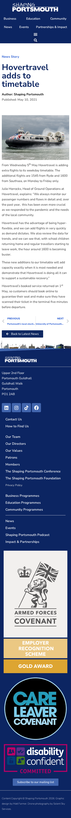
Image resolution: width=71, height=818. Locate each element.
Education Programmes (23, 502)
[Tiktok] (26, 407)
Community (58, 19)
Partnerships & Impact (51, 27)
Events (24, 27)
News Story (10, 57)
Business (10, 19)
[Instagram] (16, 407)
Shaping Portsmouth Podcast (27, 535)
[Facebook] (36, 407)
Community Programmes (24, 509)
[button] (36, 34)
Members (12, 464)
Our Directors (15, 443)
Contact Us (13, 419)
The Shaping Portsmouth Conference (33, 471)
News (8, 27)
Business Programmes (22, 496)
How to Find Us (17, 426)
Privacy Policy (13, 485)
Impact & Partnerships (22, 542)
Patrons (11, 457)
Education (33, 19)
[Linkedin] (6, 407)
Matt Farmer (20, 803)
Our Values (13, 450)
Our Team (12, 437)
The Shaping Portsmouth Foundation (33, 478)
